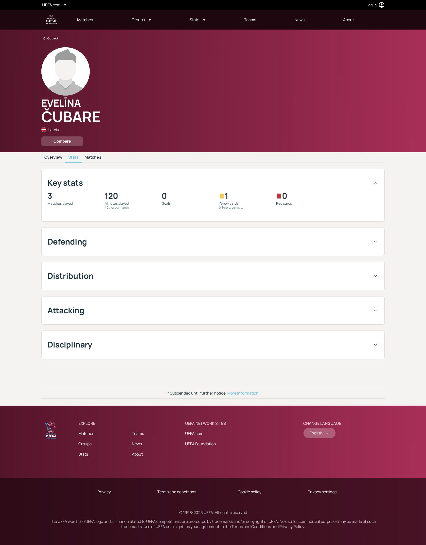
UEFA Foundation (200, 443)
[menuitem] (98, 19)
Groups (84, 443)
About (137, 454)
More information (243, 393)
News (137, 443)
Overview (53, 157)
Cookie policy (249, 492)
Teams (138, 433)
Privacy (104, 492)
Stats (73, 157)
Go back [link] (52, 38)
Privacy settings (322, 492)
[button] (141, 19)
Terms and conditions (176, 492)
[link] (85, 19)
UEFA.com (194, 433)
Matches (93, 157)
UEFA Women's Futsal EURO (51, 19)
